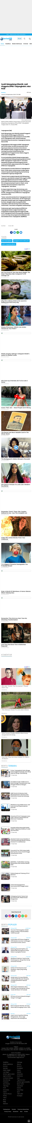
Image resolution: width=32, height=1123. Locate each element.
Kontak (26, 1111)
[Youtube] (19, 916)
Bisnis (4, 1100)
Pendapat (19, 1096)
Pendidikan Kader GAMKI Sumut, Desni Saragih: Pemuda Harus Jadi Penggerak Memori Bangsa (20, 783)
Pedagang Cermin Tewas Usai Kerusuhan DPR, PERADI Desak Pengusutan (19, 897)
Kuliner (5, 1092)
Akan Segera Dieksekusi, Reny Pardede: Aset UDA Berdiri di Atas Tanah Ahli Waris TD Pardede (20, 988)
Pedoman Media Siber (23, 1109)
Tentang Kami (6, 1109)
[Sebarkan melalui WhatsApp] (17, 232)
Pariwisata (6, 1082)
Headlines (8, 43)
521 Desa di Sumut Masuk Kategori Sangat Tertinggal (20, 997)
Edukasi (19, 1088)
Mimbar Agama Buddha (23, 1082)
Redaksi (14, 1109)
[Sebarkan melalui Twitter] (14, 232)
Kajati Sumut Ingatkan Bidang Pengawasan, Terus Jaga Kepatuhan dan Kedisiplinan (19, 1016)
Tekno (4, 1097)
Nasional (5, 1103)
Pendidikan (20, 1068)
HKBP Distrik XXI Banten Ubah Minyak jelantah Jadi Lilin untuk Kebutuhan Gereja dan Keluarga (20, 794)
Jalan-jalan (20, 1094)
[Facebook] (6, 916)
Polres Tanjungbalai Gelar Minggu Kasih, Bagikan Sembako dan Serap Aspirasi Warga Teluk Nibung (21, 772)
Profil (4, 1088)
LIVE (20, 38)
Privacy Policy (7, 1111)
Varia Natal (20, 1086)
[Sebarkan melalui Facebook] (11, 232)
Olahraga (19, 1062)
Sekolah (19, 1072)
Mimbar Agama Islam (9, 1074)
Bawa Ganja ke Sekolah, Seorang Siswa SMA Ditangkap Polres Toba (20, 1006)
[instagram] (9, 916)
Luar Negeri (6, 1072)
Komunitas (6, 1090)
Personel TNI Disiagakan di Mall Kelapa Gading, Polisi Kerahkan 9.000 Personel (20, 931)
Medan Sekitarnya (17, 43)
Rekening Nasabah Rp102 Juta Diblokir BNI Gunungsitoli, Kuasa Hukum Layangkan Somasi (20, 950)
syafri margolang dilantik (8, 244)
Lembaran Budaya (8, 1078)
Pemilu (5, 1096)
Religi (4, 1101)
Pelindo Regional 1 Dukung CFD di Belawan (20, 874)
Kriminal (25, 43)
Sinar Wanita (6, 1084)
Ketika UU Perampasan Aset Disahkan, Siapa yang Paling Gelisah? (19, 969)
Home (2, 43)
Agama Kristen (7, 1076)
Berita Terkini (20, 1084)
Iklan (21, 1111)
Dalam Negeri (6, 1070)
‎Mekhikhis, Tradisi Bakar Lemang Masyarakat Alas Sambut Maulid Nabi (20, 863)
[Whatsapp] (22, 916)
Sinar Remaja (6, 1080)
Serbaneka (20, 1074)
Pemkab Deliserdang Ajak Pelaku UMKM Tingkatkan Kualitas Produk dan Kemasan (20, 829)
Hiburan (19, 1064)
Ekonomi (19, 1066)
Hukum (19, 1070)
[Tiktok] (12, 916)
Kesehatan (20, 1076)
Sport (18, 1092)
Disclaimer (15, 1111)
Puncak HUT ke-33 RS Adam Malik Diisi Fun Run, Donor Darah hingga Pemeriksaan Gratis (20, 852)
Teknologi (5, 1086)
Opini (18, 1078)
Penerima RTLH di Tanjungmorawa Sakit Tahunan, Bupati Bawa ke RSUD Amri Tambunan (20, 817)
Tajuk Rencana (21, 1080)
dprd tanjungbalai (7, 240)
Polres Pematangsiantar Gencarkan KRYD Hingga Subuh (19, 885)
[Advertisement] (16, 16)
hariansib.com (14, 1117)
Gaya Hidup (20, 1090)
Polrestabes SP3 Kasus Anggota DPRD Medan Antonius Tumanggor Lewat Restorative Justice (20, 941)
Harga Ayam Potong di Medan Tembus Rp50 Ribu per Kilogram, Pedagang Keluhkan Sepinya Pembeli (20, 980)
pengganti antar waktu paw (21, 240)
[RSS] (26, 916)
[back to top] (28, 1121)
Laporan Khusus (7, 1094)
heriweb (22, 1117)
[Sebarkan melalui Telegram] (20, 232)
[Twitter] (16, 916)
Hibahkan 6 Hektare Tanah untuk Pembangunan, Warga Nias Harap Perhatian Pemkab (20, 960)
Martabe (5, 1068)
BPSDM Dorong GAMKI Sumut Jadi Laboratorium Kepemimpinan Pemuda (20, 806)
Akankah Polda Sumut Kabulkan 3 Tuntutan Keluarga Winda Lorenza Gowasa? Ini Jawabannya (20, 840)
